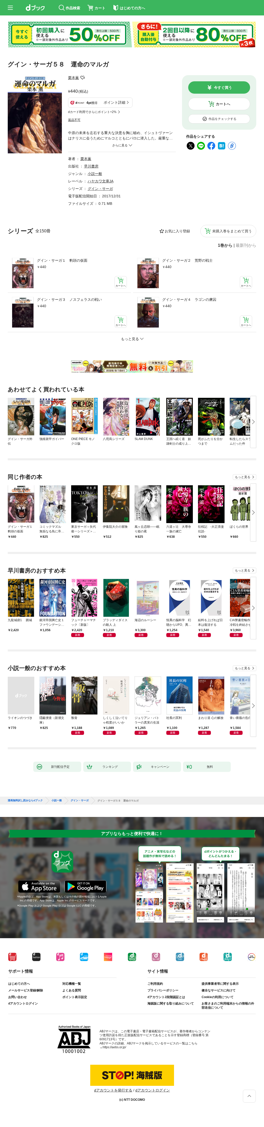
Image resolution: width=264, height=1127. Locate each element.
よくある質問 (71, 990)
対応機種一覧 (71, 983)
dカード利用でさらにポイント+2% (92, 112)
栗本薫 (73, 78)
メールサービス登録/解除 (25, 990)
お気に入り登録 (177, 231)
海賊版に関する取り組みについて (170, 1003)
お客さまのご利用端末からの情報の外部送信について (228, 1005)
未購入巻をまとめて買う (232, 231)
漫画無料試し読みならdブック (25, 800)
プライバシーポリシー (162, 990)
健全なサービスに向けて (219, 990)
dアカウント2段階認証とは (166, 997)
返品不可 (74, 120)
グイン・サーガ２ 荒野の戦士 (187, 260)
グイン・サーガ (100, 189)
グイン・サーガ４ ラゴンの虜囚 (189, 299)
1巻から (225, 245)
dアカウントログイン (23, 1003)
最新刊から (246, 245)
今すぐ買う (223, 87)
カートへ (223, 104)
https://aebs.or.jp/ (114, 1047)
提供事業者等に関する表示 (220, 983)
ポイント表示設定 (74, 997)
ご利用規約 (155, 983)
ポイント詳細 (114, 102)
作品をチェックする (222, 119)
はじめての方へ (19, 983)
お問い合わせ (17, 997)
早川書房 (91, 166)
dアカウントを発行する (113, 1090)
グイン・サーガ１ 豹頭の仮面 (62, 260)
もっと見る (242, 477)
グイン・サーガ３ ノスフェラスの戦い (69, 299)
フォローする (82, 77)
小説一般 (95, 174)
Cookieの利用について (218, 997)
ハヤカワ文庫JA (100, 181)
